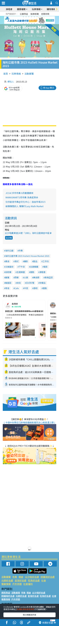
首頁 (5, 73)
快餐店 (42, 282)
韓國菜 (8, 282)
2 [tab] (26, 16)
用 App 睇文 (48, 87)
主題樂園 (21, 272)
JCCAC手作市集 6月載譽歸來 (19, 193)
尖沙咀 (9, 237)
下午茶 (22, 266)
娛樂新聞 (34, 13)
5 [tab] (34, 16)
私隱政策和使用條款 (25, 609)
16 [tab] (31, 23)
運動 (32, 272)
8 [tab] (26, 20)
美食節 (36, 277)
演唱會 (9, 9)
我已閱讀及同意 (29, 614)
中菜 (26, 288)
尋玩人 (10, 81)
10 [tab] (31, 20)
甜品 (35, 261)
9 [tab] (28, 20)
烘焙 (19, 282)
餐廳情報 (6, 584)
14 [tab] (26, 23)
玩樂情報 (16, 73)
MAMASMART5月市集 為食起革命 (21, 197)
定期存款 (45, 13)
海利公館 (9, 250)
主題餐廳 (34, 266)
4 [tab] (31, 16)
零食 (7, 288)
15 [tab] (28, 23)
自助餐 (8, 272)
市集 (21, 250)
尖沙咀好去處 (32, 577)
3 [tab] (28, 16)
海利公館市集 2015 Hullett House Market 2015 (27, 255)
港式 (17, 261)
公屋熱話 (24, 13)
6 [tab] (37, 16)
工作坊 (46, 261)
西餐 (17, 277)
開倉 (21, 577)
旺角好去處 (34, 580)
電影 (45, 266)
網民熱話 (5, 592)
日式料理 (30, 282)
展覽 (7, 277)
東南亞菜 (49, 277)
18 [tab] (37, 23)
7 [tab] (23, 20)
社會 (43, 580)
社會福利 (28, 584)
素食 (7, 261)
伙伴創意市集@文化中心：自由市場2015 (25, 201)
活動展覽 (29, 73)
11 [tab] (34, 20)
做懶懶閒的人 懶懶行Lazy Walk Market (24, 206)
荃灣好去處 (20, 580)
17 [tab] (34, 23)
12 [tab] (37, 20)
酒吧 (35, 288)
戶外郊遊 (17, 584)
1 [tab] (23, 16)
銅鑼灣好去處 (48, 577)
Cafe (17, 288)
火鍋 (26, 277)
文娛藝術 (9, 266)
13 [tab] (23, 23)
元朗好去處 (7, 580)
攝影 (26, 261)
